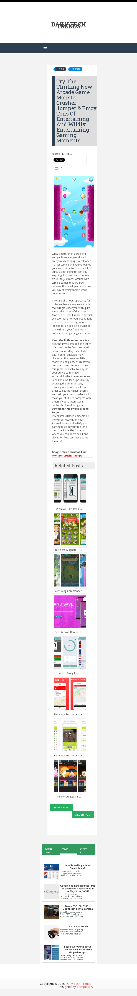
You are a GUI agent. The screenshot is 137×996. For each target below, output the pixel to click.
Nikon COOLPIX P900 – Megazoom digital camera (77, 907)
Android (76, 68)
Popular (48, 851)
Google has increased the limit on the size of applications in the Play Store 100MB (77, 888)
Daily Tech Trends (68, 25)
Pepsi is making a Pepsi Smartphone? (78, 867)
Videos (83, 851)
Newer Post (61, 807)
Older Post (83, 814)
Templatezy (85, 987)
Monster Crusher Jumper (67, 455)
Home (61, 68)
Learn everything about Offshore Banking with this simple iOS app (77, 949)
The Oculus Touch (77, 926)
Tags (65, 849)
